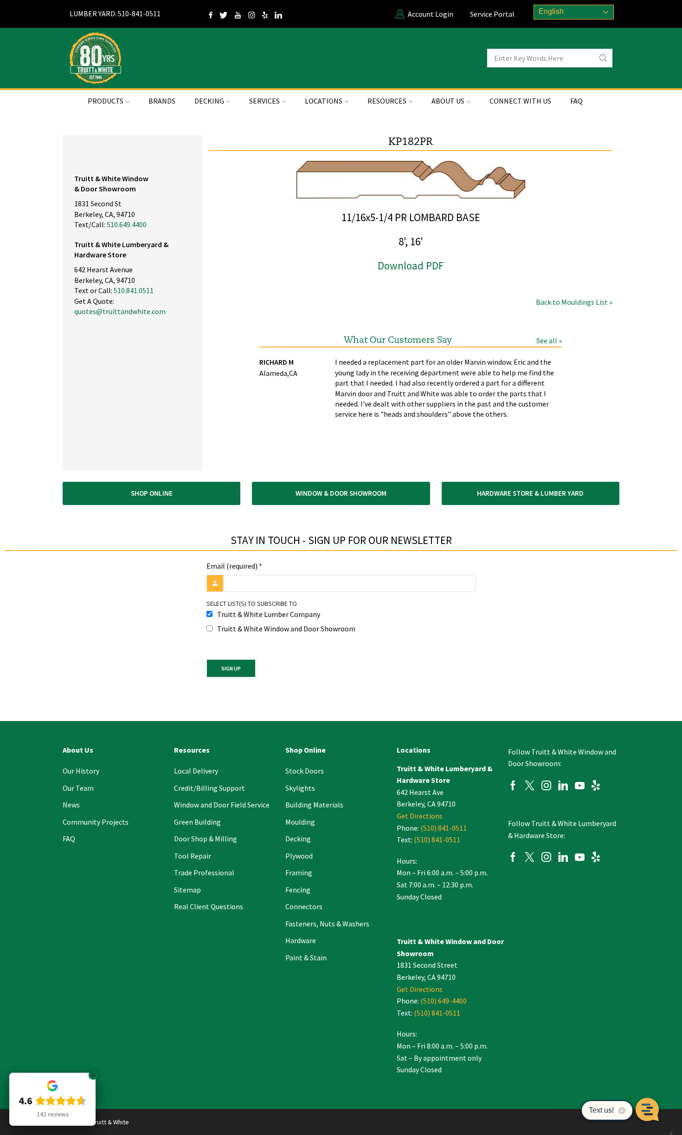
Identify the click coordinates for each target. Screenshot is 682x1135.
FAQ (576, 100)
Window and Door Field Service (222, 804)
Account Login (430, 14)
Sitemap (187, 889)
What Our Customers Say (398, 340)
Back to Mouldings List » (574, 302)
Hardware (300, 940)
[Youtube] (580, 786)
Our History (81, 770)
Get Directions (420, 815)
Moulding (300, 822)
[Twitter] (227, 14)
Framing (298, 872)
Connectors (303, 906)
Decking (298, 838)
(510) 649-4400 (443, 1000)
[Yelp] (268, 14)
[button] (151, 493)
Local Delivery (196, 770)
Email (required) (234, 566)
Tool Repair (192, 855)
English (550, 11)
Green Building (197, 822)
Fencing (297, 889)
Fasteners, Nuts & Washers (327, 923)
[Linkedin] (563, 786)
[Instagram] (255, 14)
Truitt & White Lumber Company (268, 614)
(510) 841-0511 (443, 828)
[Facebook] (513, 786)
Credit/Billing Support (209, 788)
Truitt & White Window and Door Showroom (286, 628)
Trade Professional (204, 872)
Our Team (78, 788)
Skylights (300, 788)
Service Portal (492, 14)
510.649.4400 (127, 224)
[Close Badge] (93, 1075)
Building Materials (314, 804)
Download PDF (411, 265)
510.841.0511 (134, 290)
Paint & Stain (306, 957)
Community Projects (96, 822)
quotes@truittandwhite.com (120, 311)
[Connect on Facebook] (214, 14)
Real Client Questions (208, 906)
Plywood (299, 855)
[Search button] (603, 58)
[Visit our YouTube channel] (241, 14)
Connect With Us (520, 100)
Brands (161, 100)
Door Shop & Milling (205, 838)
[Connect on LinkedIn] (282, 14)
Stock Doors (304, 770)
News (71, 804)
